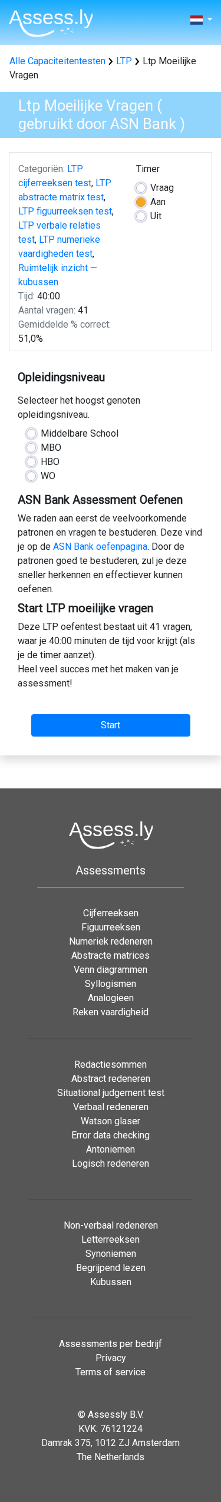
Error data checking (110, 1135)
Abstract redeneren (110, 1078)
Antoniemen (110, 1149)
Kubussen (110, 1282)
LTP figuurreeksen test (65, 211)
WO (48, 475)
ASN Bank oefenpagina (100, 546)
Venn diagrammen (110, 969)
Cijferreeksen (110, 913)
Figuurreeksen (110, 927)
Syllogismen (110, 983)
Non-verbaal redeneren (111, 1225)
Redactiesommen (110, 1064)
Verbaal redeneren (111, 1107)
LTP (124, 61)
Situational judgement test (110, 1092)
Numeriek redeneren (111, 941)
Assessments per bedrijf (110, 1343)
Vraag (162, 187)
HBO (50, 461)
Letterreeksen (110, 1239)
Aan (158, 201)
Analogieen (111, 997)
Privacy (110, 1358)
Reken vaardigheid (110, 1012)
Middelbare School (79, 433)
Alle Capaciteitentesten (57, 61)
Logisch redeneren (110, 1163)
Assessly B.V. (116, 1414)
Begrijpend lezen (111, 1267)
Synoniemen (110, 1253)
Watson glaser (110, 1121)
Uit (155, 216)
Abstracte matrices (110, 955)
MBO (51, 447)
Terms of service (110, 1372)
